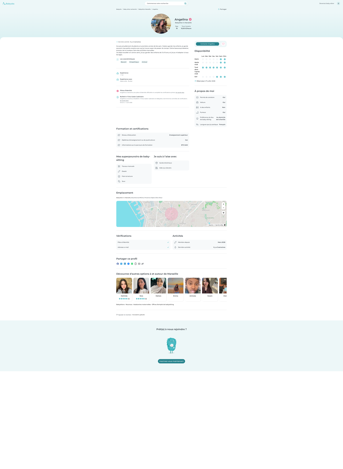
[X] (121, 264)
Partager (223, 9)
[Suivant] (226, 289)
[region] (171, 214)
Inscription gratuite (138, 315)
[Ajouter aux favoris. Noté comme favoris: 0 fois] (223, 44)
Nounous (129, 304)
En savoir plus (180, 92)
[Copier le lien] (142, 264)
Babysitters (120, 304)
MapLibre (211, 225)
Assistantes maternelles (142, 304)
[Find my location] (223, 213)
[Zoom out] (223, 208)
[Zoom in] (223, 204)
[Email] (139, 264)
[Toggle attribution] (225, 225)
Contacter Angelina (207, 44)
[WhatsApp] (132, 264)
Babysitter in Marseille (183, 23)
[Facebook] (117, 264)
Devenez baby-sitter (326, 3)
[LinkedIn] (124, 264)
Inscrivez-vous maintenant (171, 361)
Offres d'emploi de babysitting (163, 304)
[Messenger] (128, 264)
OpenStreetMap (219, 225)
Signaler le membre (124, 315)
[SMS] (135, 264)
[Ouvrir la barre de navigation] (338, 3)
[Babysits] (8, 3)
